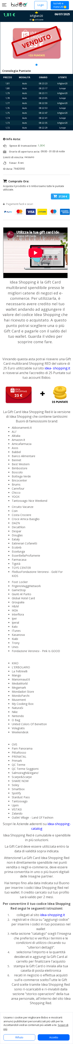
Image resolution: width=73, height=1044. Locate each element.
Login (41, 5)
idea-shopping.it (52, 915)
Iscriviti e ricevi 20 (58, 5)
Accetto (53, 1037)
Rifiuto (19, 1037)
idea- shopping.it (57, 368)
